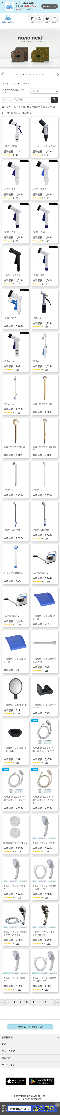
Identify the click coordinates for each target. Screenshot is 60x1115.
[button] (17, 74)
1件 (17, 198)
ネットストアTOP (11, 83)
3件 (46, 370)
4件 (46, 284)
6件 (48, 155)
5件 (19, 284)
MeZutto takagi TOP (31, 1026)
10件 (19, 990)
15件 (19, 852)
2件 (17, 155)
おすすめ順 (19, 106)
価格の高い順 (49, 106)
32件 (48, 582)
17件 (48, 944)
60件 (19, 625)
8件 (48, 852)
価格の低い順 (33, 106)
